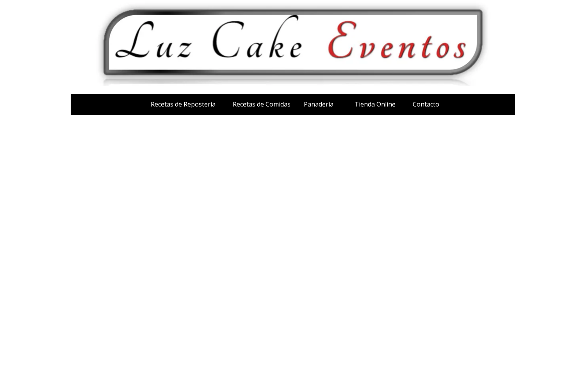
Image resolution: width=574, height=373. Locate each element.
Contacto (426, 104)
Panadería (318, 104)
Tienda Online (375, 104)
